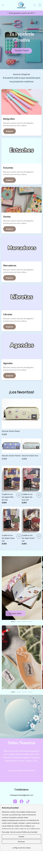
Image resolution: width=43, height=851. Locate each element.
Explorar (9, 131)
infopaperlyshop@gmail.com (21, 795)
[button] (21, 5)
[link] (22, 778)
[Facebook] (21, 801)
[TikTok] (28, 801)
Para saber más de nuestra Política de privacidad (19, 832)
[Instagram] (15, 801)
